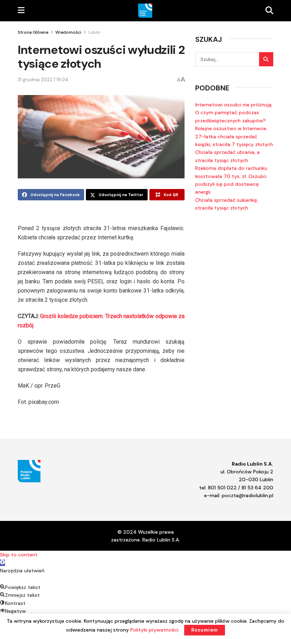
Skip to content (19, 554)
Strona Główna (33, 32)
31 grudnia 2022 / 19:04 (43, 80)
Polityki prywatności (154, 630)
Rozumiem (204, 630)
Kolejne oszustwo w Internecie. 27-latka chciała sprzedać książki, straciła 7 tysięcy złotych (234, 136)
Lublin (94, 32)
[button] (2, 563)
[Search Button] (266, 59)
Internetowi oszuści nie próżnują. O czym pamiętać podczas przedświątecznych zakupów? (234, 112)
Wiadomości (68, 32)
